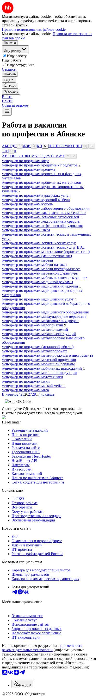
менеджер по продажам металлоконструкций (39, 334)
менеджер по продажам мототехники (32, 377)
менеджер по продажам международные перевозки (44, 316)
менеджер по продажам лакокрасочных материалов (44, 213)
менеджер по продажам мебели (27, 260)
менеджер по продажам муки (26, 381)
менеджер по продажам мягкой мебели (34, 386)
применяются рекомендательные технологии (42, 647)
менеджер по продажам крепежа (28, 169)
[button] (7, 97)
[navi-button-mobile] (7, 112)
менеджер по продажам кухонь (27, 204)
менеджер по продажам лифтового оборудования (42, 226)
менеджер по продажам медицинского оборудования (45, 312)
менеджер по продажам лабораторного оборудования (45, 208)
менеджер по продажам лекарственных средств (41, 221)
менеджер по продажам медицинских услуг (38, 299)
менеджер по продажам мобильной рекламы (38, 364)
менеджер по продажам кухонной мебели (36, 200)
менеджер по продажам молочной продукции (39, 373)
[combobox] (22, 684)
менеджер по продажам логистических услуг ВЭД (43, 247)
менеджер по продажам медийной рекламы (37, 282)
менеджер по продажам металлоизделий (35, 329)
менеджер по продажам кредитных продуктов (40, 165)
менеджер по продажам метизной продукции (39, 360)
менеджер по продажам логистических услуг (39, 243)
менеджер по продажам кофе (25, 161)
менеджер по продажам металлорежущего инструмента (47, 355)
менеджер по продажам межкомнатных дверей (40, 321)
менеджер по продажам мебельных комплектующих (44, 278)
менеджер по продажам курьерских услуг (36, 195)
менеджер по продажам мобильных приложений (42, 368)
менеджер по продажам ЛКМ (26, 230)
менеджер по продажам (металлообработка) (38, 347)
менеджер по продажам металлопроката (35, 351)
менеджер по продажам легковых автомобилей (40, 217)
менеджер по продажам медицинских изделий (40, 286)
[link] (10, 86)
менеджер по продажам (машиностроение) (37, 256)
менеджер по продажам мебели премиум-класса (41, 269)
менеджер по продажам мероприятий (32, 325)
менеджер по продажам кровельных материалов (41, 182)
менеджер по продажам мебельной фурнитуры (40, 273)
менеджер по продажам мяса (25, 390)
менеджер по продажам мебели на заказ (34, 265)
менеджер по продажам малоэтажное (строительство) (46, 252)
